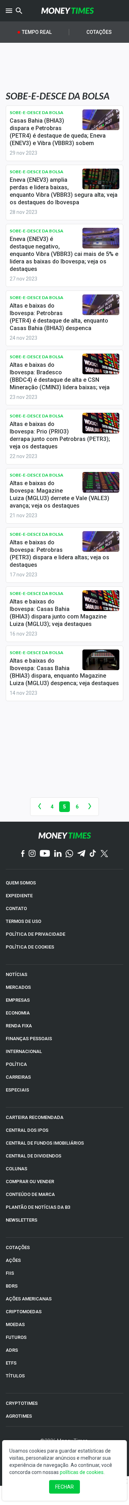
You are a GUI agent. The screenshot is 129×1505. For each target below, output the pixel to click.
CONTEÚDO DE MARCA (30, 1194)
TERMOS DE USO (23, 921)
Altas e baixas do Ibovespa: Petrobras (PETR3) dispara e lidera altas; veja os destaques (59, 553)
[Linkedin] (58, 854)
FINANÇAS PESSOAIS (29, 1038)
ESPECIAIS (17, 1090)
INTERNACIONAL (24, 1051)
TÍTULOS (15, 1375)
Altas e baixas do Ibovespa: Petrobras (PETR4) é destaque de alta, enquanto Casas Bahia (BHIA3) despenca (59, 317)
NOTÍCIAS (16, 974)
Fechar (64, 1487)
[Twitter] (104, 854)
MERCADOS (18, 987)
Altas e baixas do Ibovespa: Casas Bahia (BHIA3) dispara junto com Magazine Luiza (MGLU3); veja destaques (58, 612)
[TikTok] (93, 853)
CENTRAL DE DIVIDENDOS (33, 1156)
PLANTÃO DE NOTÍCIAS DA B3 (38, 1207)
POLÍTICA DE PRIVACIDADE (35, 934)
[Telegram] (81, 854)
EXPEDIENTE (19, 895)
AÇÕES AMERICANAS (29, 1298)
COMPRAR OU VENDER (30, 1181)
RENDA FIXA (19, 1025)
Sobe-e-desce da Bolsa (36, 112)
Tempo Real (37, 32)
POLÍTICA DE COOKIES (30, 947)
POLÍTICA (16, 1064)
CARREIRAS (18, 1077)
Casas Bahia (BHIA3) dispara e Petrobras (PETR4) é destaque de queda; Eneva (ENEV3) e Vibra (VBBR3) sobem (58, 132)
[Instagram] (32, 854)
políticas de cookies (82, 1472)
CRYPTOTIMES (22, 1403)
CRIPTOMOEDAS (24, 1311)
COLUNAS (16, 1168)
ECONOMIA (18, 1013)
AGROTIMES (19, 1416)
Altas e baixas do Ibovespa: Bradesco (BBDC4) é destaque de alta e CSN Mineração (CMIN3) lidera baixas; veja (60, 376)
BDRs (12, 1286)
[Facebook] (23, 854)
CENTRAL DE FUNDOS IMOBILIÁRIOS (45, 1143)
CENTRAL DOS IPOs (27, 1130)
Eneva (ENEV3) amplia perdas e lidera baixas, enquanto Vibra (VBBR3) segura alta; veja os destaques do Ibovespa (64, 191)
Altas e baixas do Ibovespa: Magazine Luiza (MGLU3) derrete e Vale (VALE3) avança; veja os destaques (59, 494)
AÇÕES (13, 1260)
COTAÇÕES (18, 1247)
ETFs (11, 1363)
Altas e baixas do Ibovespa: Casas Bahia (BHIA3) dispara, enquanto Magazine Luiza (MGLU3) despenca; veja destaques (64, 672)
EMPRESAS (18, 1000)
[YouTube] (45, 854)
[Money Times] (67, 10)
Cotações (99, 32)
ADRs (12, 1350)
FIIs (10, 1273)
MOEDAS (15, 1324)
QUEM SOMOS (21, 882)
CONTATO (16, 908)
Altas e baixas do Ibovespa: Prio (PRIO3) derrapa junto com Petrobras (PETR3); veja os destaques (60, 435)
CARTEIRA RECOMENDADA (34, 1117)
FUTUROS (16, 1337)
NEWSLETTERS (21, 1220)
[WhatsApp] (69, 854)
